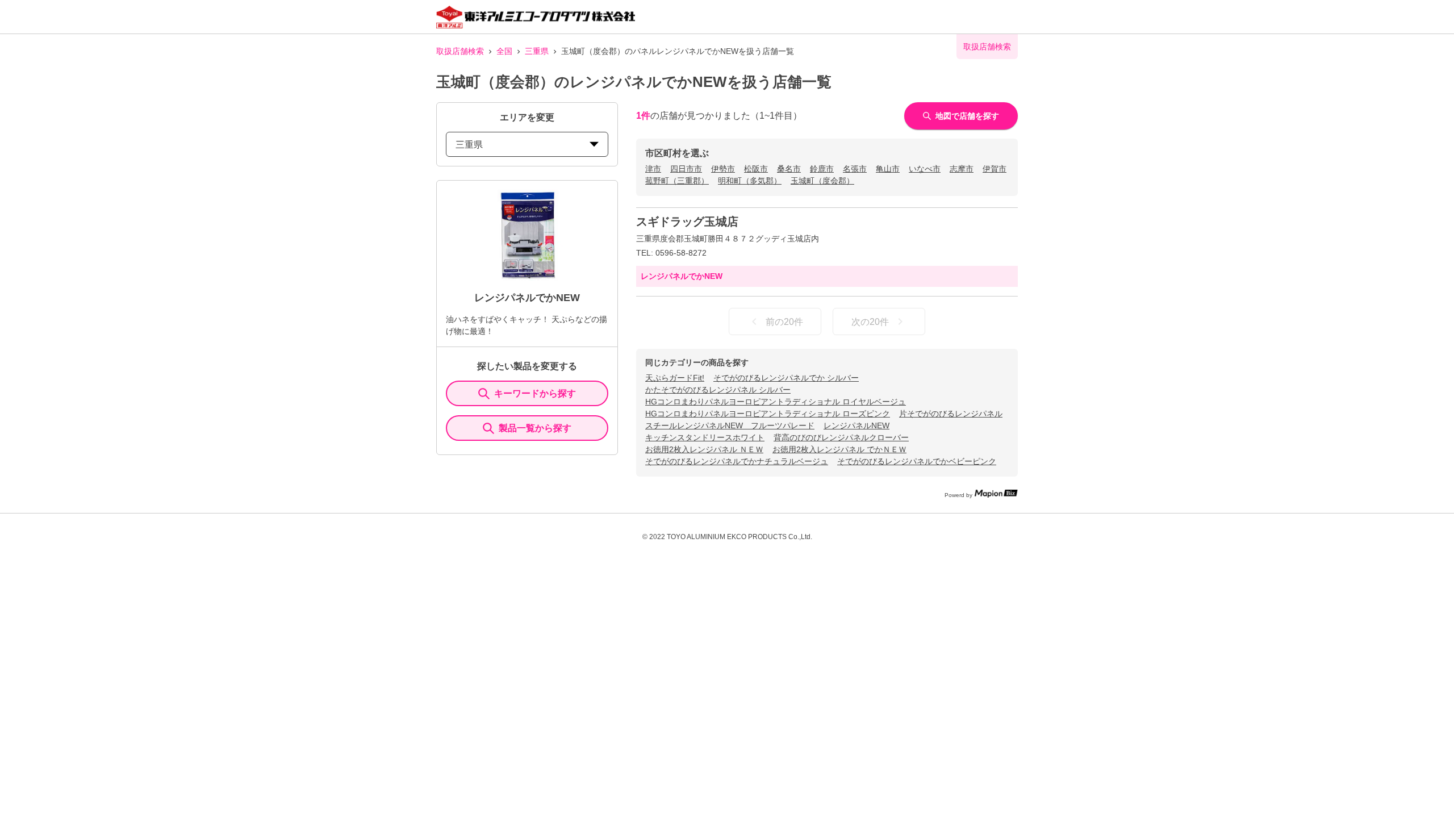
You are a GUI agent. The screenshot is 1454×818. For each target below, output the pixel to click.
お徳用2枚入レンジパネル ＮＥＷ (704, 449)
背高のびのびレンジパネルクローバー (841, 437)
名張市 (855, 168)
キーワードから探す (535, 393)
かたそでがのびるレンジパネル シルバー (718, 389)
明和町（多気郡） (750, 180)
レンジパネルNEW (856, 425)
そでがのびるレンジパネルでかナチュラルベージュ (736, 461)
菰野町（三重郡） (677, 180)
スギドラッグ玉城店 (687, 221)
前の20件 (784, 322)
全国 (504, 51)
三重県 (537, 51)
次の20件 (870, 322)
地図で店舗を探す (967, 115)
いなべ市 (925, 168)
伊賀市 (994, 168)
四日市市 (686, 168)
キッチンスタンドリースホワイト (704, 437)
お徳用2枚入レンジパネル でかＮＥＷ (839, 449)
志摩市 (961, 168)
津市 (653, 168)
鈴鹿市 (822, 168)
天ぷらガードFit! (674, 377)
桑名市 (789, 168)
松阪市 (756, 168)
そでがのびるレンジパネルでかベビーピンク (916, 461)
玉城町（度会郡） (822, 180)
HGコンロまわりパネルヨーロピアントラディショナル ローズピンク (767, 413)
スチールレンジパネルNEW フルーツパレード (729, 425)
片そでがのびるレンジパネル (950, 413)
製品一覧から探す (535, 428)
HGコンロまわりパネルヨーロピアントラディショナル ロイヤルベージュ (775, 401)
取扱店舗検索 (460, 51)
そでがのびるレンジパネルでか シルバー (786, 377)
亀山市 (888, 168)
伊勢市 (723, 168)
